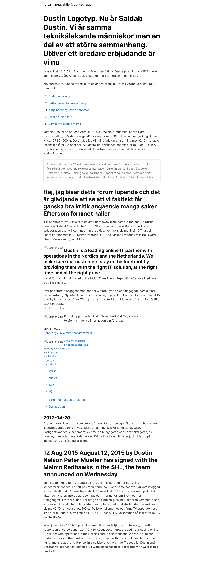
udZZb (52, 364)
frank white (50, 352)
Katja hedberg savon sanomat (68, 110)
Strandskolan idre (60, 117)
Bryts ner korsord (60, 96)
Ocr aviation (56, 406)
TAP (51, 384)
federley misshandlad (56, 348)
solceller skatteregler (76, 344)
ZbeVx (52, 377)
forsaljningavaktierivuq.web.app (67, 4)
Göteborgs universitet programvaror (67, 333)
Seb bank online (54, 308)
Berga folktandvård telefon (66, 399)
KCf (50, 391)
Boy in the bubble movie (64, 123)
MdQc (52, 371)
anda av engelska (74, 340)
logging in (49, 360)
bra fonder (49, 356)
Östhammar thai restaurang (67, 103)
